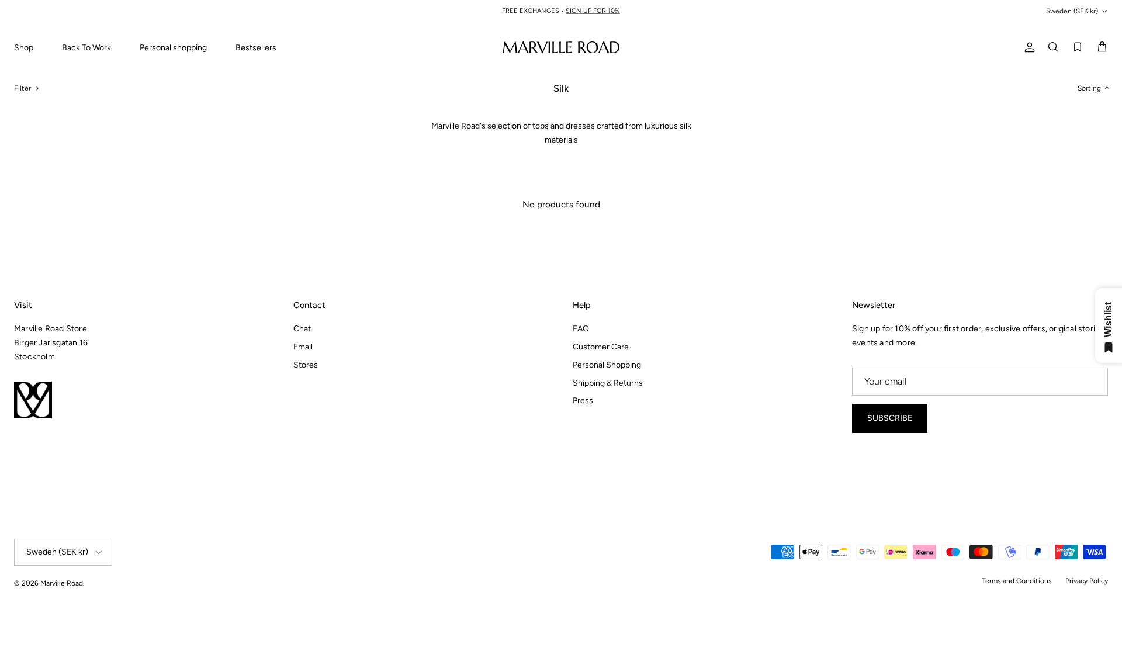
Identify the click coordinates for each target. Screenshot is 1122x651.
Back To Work (86, 48)
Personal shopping (173, 48)
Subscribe (889, 418)
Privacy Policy (1086, 581)
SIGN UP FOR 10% (593, 11)
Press (583, 401)
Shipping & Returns (608, 383)
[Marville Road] (561, 47)
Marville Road (61, 583)
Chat (302, 329)
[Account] (1027, 47)
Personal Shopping (607, 365)
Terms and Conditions (1017, 581)
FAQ (581, 329)
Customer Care (601, 347)
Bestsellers (256, 48)
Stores (305, 365)
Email (303, 347)
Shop (23, 48)
